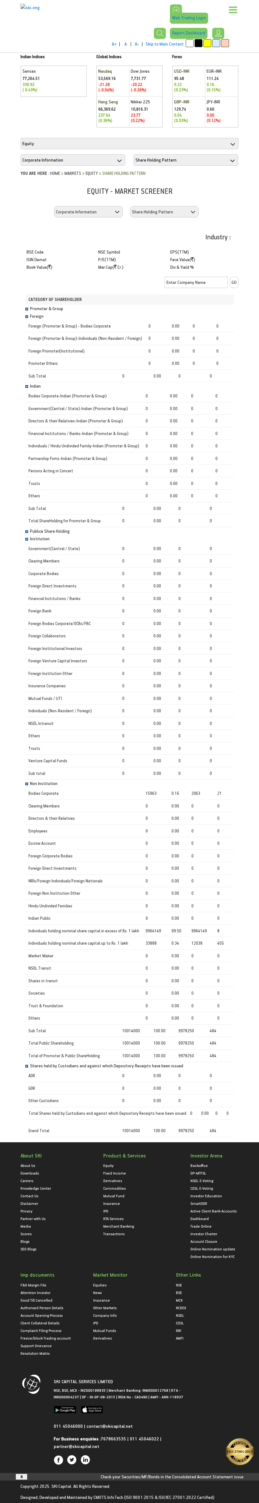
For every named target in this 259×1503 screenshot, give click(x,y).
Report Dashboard (188, 33)
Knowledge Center (36, 1188)
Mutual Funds (104, 1330)
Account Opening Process (42, 1315)
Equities (99, 1284)
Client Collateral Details (40, 1322)
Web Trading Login (189, 18)
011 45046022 (145, 1439)
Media (26, 1226)
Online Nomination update (212, 1248)
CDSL (180, 1322)
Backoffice (199, 1165)
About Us (28, 1165)
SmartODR (198, 1203)
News (97, 1292)
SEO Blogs (28, 1248)
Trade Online (201, 1226)
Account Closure (203, 1241)
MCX (179, 1300)
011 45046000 (69, 1426)
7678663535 (113, 1439)
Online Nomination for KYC (212, 1256)
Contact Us (29, 1195)
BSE (179, 1292)
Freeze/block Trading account (46, 1337)
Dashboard (199, 1218)
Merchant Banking (118, 1226)
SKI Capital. (61, 1486)
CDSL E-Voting (201, 1188)
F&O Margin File (33, 1284)
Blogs (25, 1241)
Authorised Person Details (42, 1307)
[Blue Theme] (216, 43)
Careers (27, 1180)
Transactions (113, 1233)
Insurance (111, 1203)
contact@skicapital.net (110, 1426)
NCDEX (181, 1307)
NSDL (180, 1315)
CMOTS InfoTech (108, 1497)
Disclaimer (29, 1203)
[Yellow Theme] (207, 43)
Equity (92, 173)
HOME (55, 173)
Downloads (30, 1172)
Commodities (114, 1188)
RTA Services (113, 1218)
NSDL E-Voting (201, 1180)
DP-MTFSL (198, 1172)
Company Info (105, 1315)
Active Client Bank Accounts (213, 1210)
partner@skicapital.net (76, 1446)
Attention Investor (36, 1292)
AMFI (180, 1337)
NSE (179, 1284)
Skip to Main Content (165, 44)
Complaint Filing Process (41, 1330)
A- (137, 44)
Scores (26, 1233)
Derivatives (112, 1180)
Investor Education (206, 1195)
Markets (72, 173)
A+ (114, 44)
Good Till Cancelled (36, 1300)
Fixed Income (114, 1172)
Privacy (27, 1210)
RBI (178, 1330)
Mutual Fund (113, 1195)
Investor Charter (203, 1233)
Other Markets (105, 1307)
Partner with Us (33, 1218)
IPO (105, 1210)
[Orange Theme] (225, 43)
